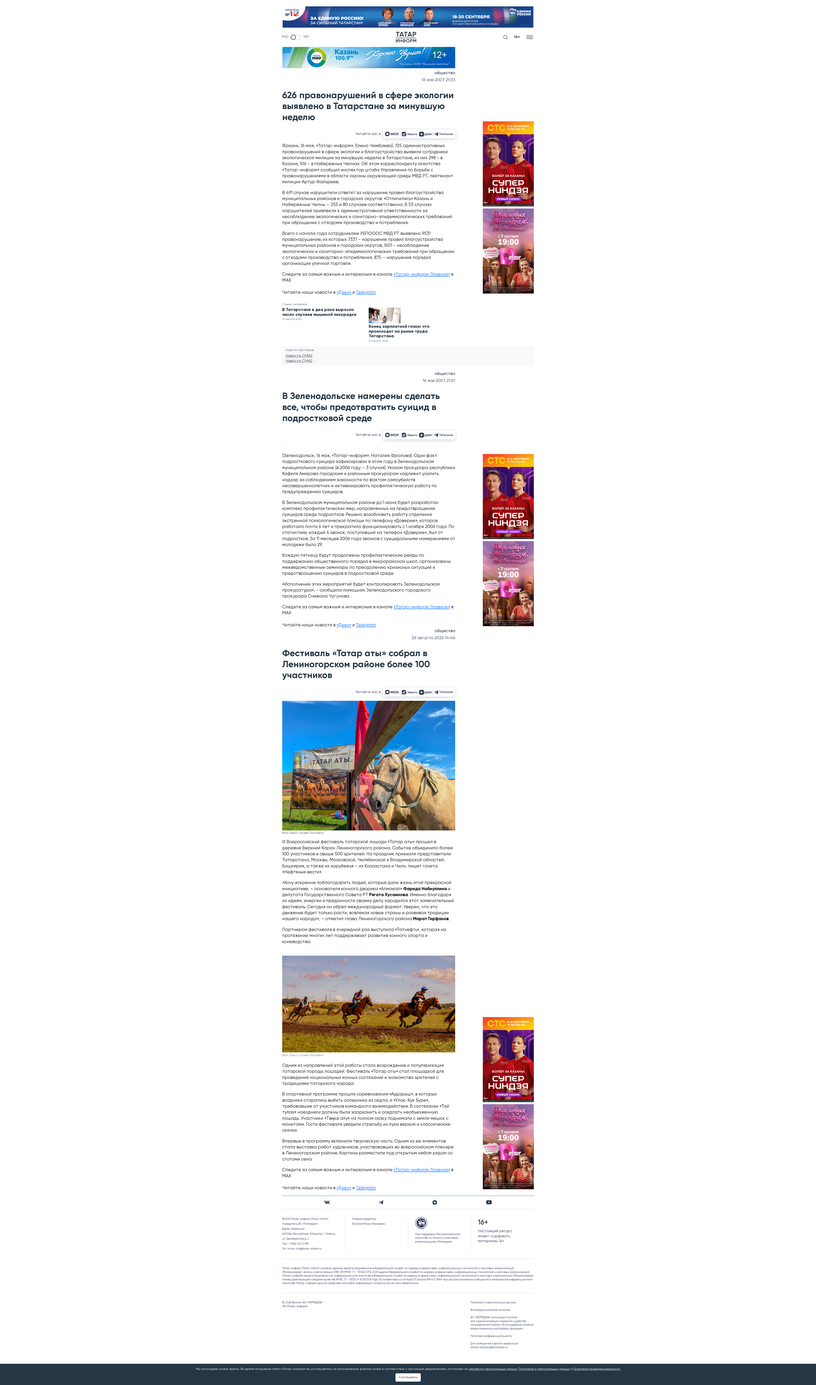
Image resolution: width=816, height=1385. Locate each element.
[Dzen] (434, 1202)
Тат (306, 37)
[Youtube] (489, 1202)
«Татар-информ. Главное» (422, 274)
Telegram (366, 292)
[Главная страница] (406, 37)
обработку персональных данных (493, 1369)
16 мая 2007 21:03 (438, 80)
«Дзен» (344, 292)
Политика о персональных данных (493, 1302)
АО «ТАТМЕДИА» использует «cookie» (494, 1317)
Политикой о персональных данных (544, 1369)
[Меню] (530, 37)
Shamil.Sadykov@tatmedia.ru (489, 1347)
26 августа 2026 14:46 (433, 638)
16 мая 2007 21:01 (439, 381)
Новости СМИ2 (299, 356)
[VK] (327, 1202)
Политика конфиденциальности (491, 1336)
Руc (285, 37)
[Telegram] (381, 1202)
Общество (445, 73)
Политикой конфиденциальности (596, 1369)
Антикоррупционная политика (490, 1310)
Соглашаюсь (408, 1377)
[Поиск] (505, 37)
